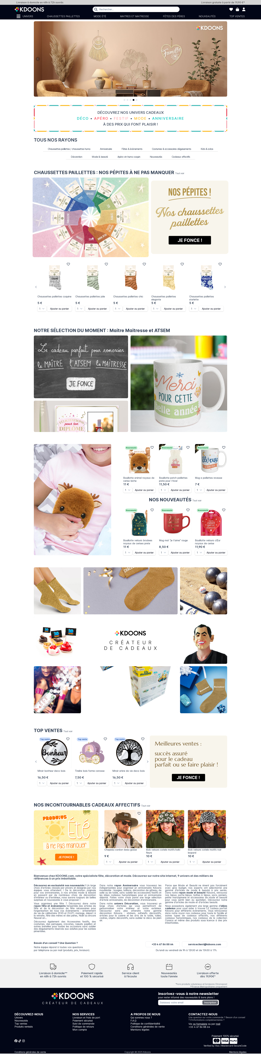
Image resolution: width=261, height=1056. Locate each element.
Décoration (76, 156)
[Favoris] (231, 9)
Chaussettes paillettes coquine (54, 296)
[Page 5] (136, 100)
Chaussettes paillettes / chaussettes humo (69, 148)
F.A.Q (133, 1020)
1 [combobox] (39, 308)
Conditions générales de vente (147, 1026)
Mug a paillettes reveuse (208, 477)
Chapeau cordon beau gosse (120, 849)
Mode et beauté (130, 591)
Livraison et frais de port (86, 1017)
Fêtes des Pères (174, 16)
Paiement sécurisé (82, 1020)
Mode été (100, 16)
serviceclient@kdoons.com (204, 944)
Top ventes (237, 16)
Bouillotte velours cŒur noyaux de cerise (207, 542)
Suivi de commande (83, 1023)
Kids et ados (203, 690)
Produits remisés (23, 1026)
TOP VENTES (53, 730)
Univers (28, 16)
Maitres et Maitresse (134, 16)
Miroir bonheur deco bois (51, 770)
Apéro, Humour (203, 591)
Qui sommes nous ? (141, 1017)
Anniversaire (106, 148)
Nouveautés (207, 16)
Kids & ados (207, 148)
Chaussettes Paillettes (63, 16)
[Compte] (243, 9)
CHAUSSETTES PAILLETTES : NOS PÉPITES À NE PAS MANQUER (109, 172)
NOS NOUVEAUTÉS (175, 499)
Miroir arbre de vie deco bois (128, 770)
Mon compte (79, 1029)
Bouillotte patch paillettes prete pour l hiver (173, 479)
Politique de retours (83, 1026)
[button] (44, 308)
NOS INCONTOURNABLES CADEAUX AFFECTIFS (92, 805)
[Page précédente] (38, 59)
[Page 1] (124, 100)
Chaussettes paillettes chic (128, 296)
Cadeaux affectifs (181, 156)
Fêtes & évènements (132, 148)
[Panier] (237, 9)
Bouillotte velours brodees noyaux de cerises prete (137, 542)
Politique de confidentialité (145, 1023)
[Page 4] (133, 100)
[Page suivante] (223, 59)
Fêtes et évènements (57, 690)
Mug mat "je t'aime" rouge (173, 540)
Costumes (204, 640)
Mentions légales (139, 1029)
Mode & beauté (100, 156)
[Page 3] (130, 100)
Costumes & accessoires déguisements (171, 148)
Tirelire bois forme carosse (90, 770)
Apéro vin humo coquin (129, 156)
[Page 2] (127, 100)
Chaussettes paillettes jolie (90, 296)
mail (218, 1023)
